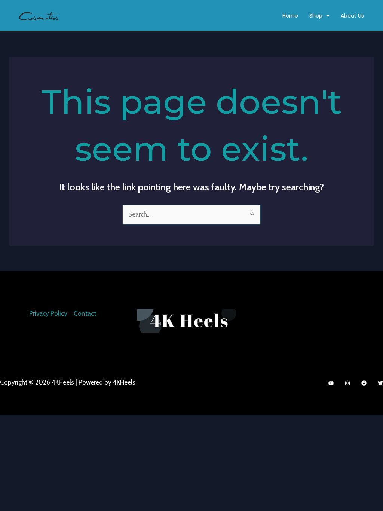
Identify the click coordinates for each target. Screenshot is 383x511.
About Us (352, 15)
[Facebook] (364, 383)
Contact (85, 313)
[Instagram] (347, 383)
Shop (315, 15)
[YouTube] (331, 383)
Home (290, 15)
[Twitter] (380, 383)
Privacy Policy (48, 313)
